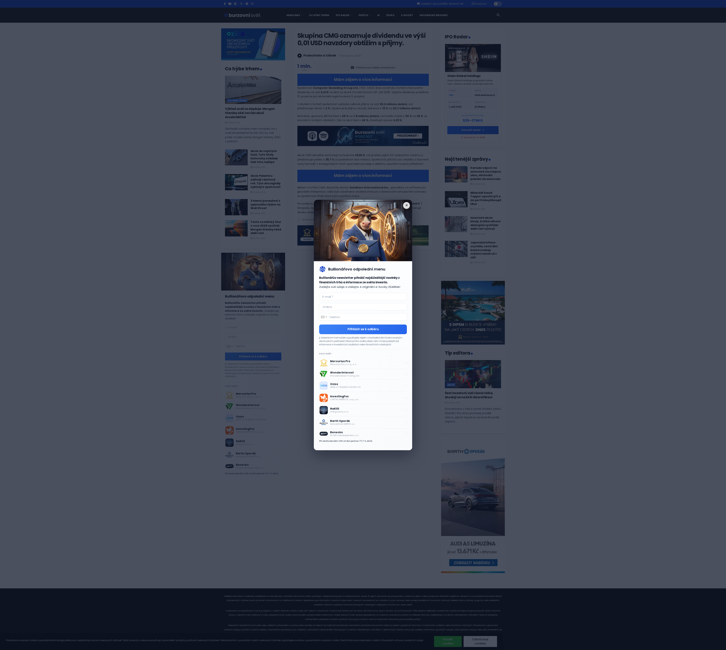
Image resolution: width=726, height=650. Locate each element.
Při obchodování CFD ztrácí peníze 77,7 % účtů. (346, 440)
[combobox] (323, 317)
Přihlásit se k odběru (363, 329)
